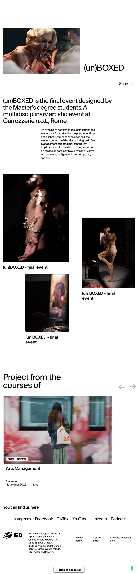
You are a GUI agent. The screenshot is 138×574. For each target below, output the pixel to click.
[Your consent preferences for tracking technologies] (132, 568)
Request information (114, 16)
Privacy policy (79, 539)
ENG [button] (128, 4)
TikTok (62, 518)
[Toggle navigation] (133, 16)
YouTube (80, 518)
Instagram (21, 518)
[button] (122, 386)
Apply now (90, 16)
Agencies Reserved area (120, 539)
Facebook (44, 518)
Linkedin (99, 518)
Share (124, 83)
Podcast (118, 518)
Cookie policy (97, 539)
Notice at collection (69, 569)
